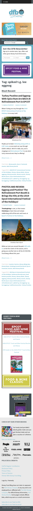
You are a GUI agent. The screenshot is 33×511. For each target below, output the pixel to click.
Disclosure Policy (7, 468)
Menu (6, 1)
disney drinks (20, 172)
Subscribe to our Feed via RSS (11, 502)
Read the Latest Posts (9, 40)
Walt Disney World (12, 166)
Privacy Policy (6, 471)
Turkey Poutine (26, 181)
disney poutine (11, 174)
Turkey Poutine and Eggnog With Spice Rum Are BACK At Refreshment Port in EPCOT (16, 98)
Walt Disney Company (11, 488)
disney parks (12, 164)
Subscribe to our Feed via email (11, 504)
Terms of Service (7, 473)
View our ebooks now (8, 439)
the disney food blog (16, 10)
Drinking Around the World (18, 266)
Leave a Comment (20, 105)
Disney (14, 172)
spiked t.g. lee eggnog (20, 178)
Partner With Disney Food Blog (11, 476)
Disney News (5, 266)
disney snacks (21, 174)
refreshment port (7, 178)
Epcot (19, 164)
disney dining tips (24, 264)
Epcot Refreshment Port (17, 176)
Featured (24, 164)
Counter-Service (14, 264)
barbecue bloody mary (18, 274)
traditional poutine (15, 181)
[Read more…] (6, 158)
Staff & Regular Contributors (11, 466)
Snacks (4, 166)
